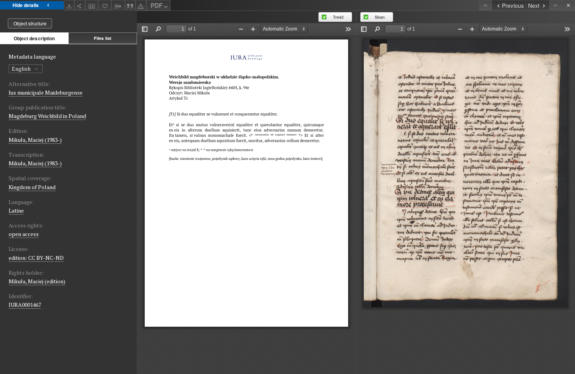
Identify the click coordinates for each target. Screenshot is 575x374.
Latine (16, 210)
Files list (102, 38)
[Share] (79, 5)
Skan (380, 17)
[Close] (568, 5)
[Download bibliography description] (118, 5)
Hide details (26, 5)
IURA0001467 (25, 304)
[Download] (69, 5)
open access (24, 234)
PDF (156, 5)
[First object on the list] (485, 5)
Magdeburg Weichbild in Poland (47, 116)
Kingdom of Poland (32, 187)
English (22, 68)
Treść (338, 17)
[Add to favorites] (104, 5)
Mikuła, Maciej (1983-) (35, 139)
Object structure (30, 23)
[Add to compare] (92, 5)
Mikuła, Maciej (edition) (37, 281)
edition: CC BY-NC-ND (36, 257)
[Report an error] (140, 5)
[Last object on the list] (555, 5)
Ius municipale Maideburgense (46, 92)
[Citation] (130, 5)
